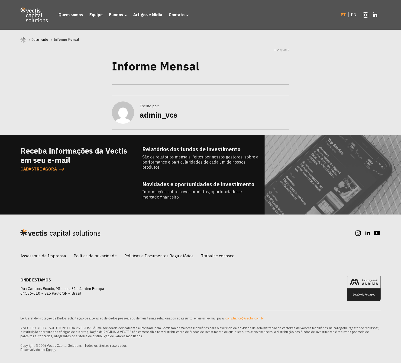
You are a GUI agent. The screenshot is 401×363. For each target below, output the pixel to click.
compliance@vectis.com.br (244, 318)
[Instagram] (365, 15)
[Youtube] (377, 233)
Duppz (50, 350)
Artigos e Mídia (147, 14)
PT (343, 14)
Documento (40, 40)
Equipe (96, 14)
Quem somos (70, 14)
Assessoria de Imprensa (43, 256)
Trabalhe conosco (217, 256)
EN (353, 14)
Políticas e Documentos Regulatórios (159, 256)
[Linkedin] (375, 15)
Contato (176, 14)
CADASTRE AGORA (38, 169)
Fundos (116, 14)
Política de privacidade (95, 256)
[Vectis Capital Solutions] (34, 14)
